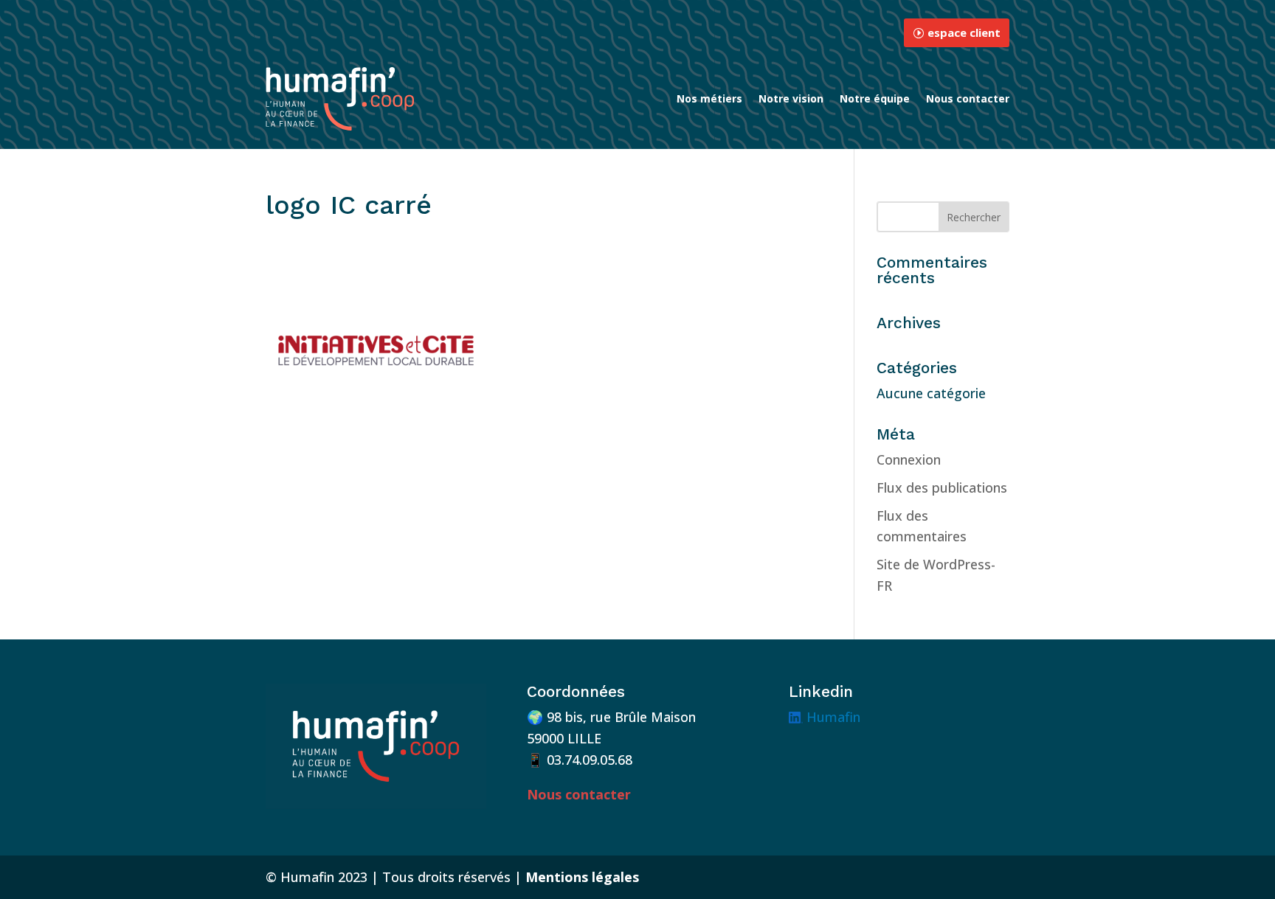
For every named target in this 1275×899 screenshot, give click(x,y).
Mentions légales (582, 877)
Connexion (909, 459)
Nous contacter (967, 98)
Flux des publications (942, 487)
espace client (964, 32)
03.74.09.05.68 (589, 759)
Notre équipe (875, 98)
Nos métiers (709, 98)
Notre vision (791, 98)
